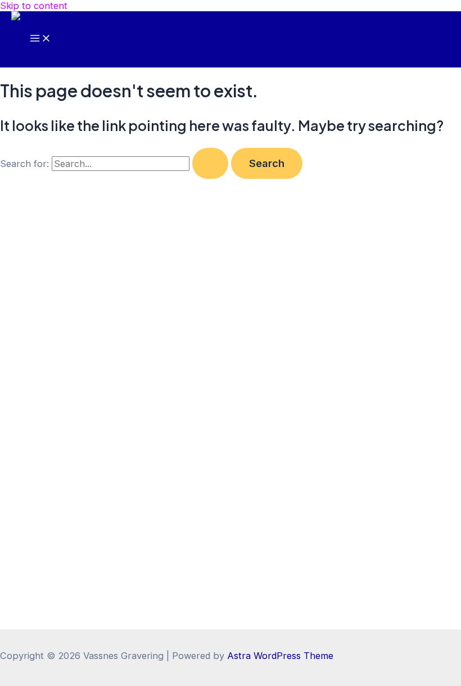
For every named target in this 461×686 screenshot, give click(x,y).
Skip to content (33, 5)
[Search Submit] (210, 163)
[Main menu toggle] (40, 38)
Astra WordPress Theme (280, 655)
